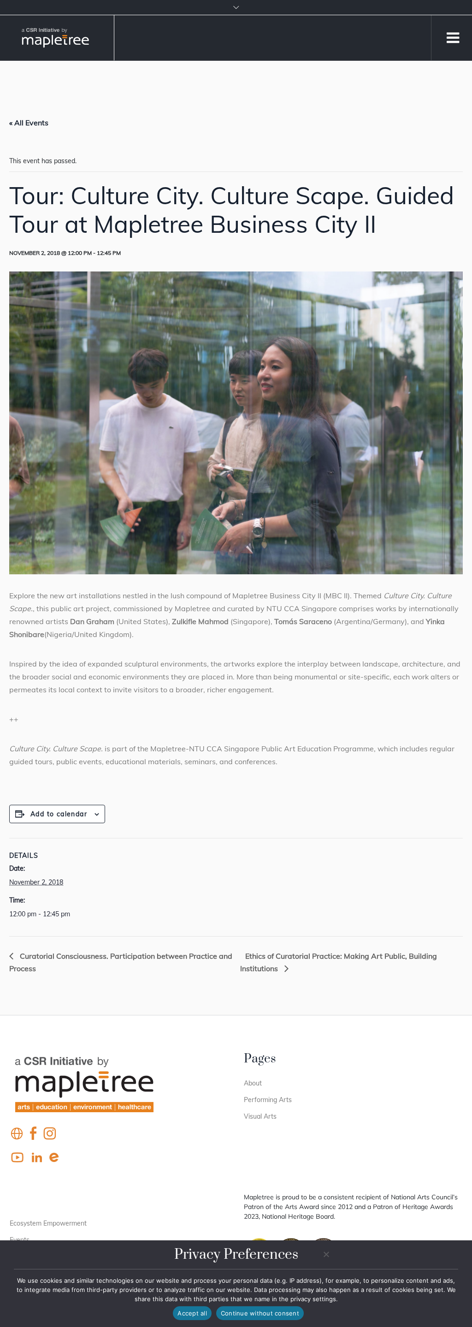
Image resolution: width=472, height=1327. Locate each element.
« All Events (28, 122)
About (253, 1083)
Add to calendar (58, 814)
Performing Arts (268, 1100)
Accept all (192, 1313)
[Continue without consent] (325, 1254)
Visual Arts (260, 1116)
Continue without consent (260, 1313)
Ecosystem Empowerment (48, 1223)
